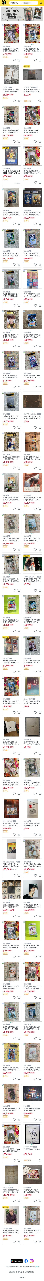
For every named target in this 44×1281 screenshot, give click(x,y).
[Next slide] (19, 34)
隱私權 (20, 1272)
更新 (37, 1266)
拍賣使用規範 (29, 1272)
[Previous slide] (3, 34)
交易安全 (22, 1277)
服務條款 (12, 1272)
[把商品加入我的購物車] (18, 60)
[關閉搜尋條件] (22, 3)
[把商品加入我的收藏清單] (14, 60)
